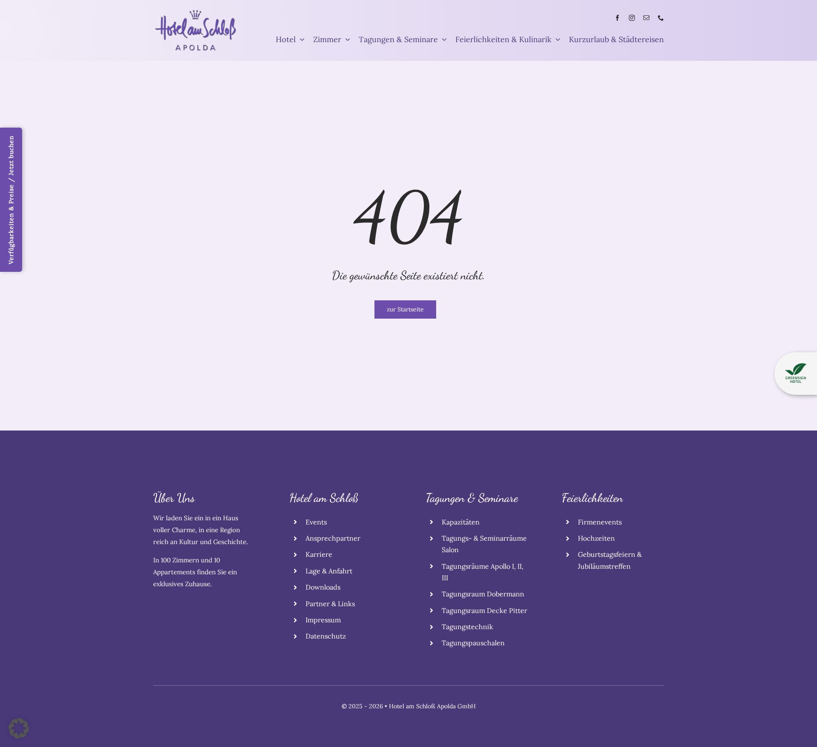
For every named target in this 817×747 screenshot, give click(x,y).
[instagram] (632, 18)
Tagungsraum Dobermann (483, 594)
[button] (18, 728)
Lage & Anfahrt (329, 571)
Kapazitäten (461, 522)
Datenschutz (326, 636)
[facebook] (617, 18)
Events (316, 522)
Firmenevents (600, 522)
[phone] (661, 18)
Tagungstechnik (467, 626)
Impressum (323, 620)
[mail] (646, 18)
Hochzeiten (596, 538)
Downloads (323, 587)
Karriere (319, 554)
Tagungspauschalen (473, 643)
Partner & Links (330, 603)
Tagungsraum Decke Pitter (484, 610)
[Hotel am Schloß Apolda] (195, 12)
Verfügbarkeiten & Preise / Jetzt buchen (11, 199)
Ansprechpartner (333, 538)
